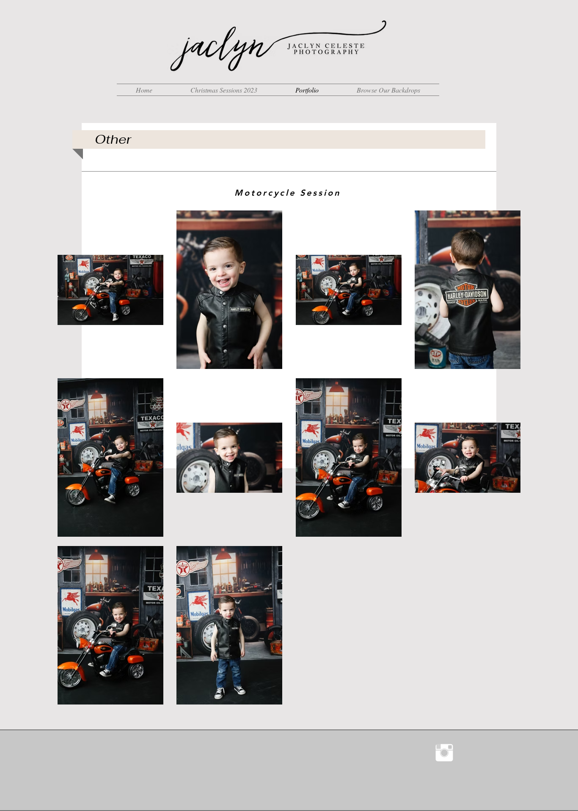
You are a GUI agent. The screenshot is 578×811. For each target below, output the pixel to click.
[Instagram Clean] (444, 753)
